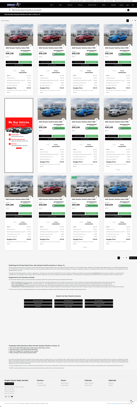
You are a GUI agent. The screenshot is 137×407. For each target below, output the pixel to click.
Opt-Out (46, 403)
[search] (133, 5)
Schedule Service (65, 383)
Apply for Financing (89, 383)
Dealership (112, 380)
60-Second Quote (20, 216)
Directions (111, 385)
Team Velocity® (114, 403)
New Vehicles (40, 383)
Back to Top (133, 257)
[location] (115, 1)
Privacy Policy (21, 403)
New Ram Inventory (38, 303)
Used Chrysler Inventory (68, 303)
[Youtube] (11, 396)
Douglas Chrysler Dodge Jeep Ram (11, 403)
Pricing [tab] (23, 70)
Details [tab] (15, 70)
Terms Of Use (27, 403)
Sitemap (32, 403)
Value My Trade (88, 385)
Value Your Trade (68, 306)
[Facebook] (5, 396)
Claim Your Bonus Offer (25, 213)
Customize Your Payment (12, 213)
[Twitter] (8, 396)
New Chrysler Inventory (38, 300)
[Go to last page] (135, 20)
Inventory (40, 380)
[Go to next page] (132, 20)
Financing (88, 380)
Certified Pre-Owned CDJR (98, 303)
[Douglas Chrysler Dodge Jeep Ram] (16, 5)
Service (63, 380)
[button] (30, 46)
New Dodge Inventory (68, 300)
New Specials (38, 306)
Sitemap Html (37, 403)
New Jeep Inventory (99, 300)
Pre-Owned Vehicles (41, 385)
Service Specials (64, 385)
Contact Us (99, 306)
